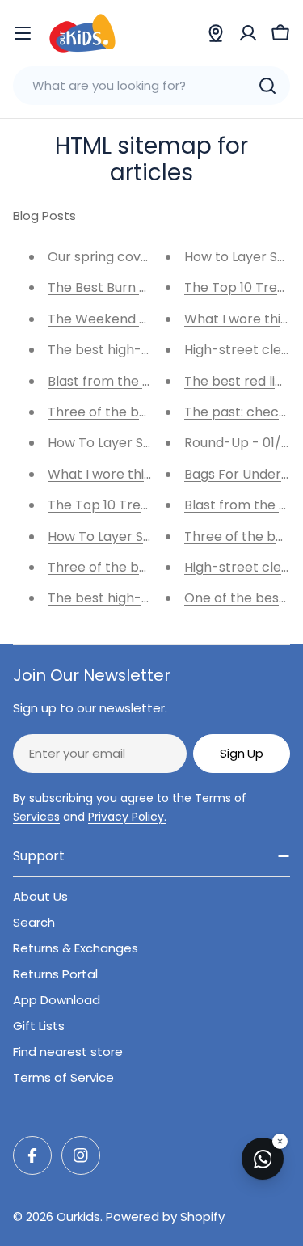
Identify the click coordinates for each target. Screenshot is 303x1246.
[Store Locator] (215, 33)
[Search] (267, 85)
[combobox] (151, 85)
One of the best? (238, 598)
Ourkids (78, 1216)
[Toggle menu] (22, 33)
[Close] (280, 1141)
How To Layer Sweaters (122, 536)
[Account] (248, 33)
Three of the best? (107, 567)
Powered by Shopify (165, 1216)
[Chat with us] (263, 1159)
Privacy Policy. (127, 817)
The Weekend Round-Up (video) (150, 319)
